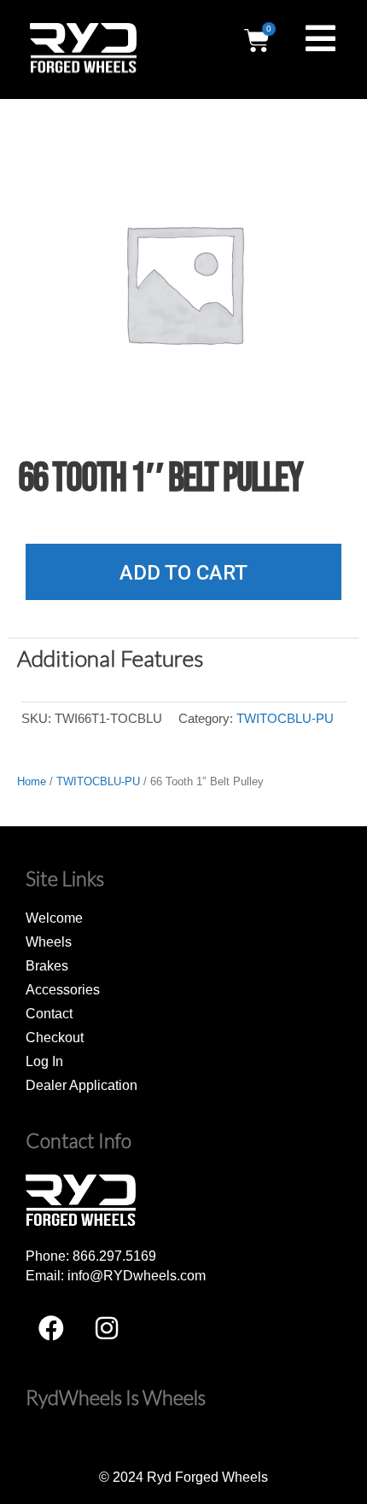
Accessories (63, 989)
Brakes (47, 965)
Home (31, 781)
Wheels (49, 941)
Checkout (55, 1037)
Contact (49, 1013)
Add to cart (183, 573)
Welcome (54, 917)
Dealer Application (81, 1085)
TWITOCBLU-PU (285, 719)
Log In (44, 1061)
